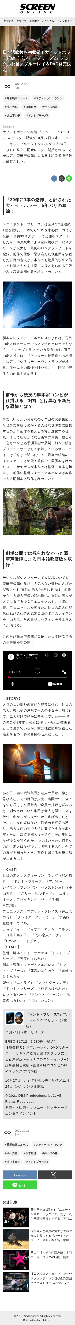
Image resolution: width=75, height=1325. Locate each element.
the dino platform (41, 1320)
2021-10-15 (22, 84)
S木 (17, 88)
